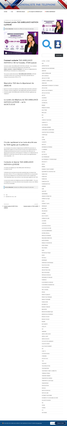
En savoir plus (31, 28)
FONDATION (44, 176)
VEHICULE (44, 388)
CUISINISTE (44, 142)
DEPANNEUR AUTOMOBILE (47, 147)
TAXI (7, 194)
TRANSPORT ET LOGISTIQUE (47, 380)
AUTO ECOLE (44, 100)
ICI (13, 156)
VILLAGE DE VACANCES (46, 400)
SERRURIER (44, 331)
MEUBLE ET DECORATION (47, 242)
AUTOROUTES (44, 102)
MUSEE (43, 255)
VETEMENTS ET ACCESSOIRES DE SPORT (50, 397)
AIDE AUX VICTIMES (46, 78)
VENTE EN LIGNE (45, 393)
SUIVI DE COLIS (45, 358)
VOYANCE (43, 407)
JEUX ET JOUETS (45, 215)
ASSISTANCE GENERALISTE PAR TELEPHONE (30, 4)
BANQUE (43, 105)
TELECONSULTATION (46, 365)
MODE (43, 250)
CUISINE (43, 139)
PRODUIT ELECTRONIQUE (47, 297)
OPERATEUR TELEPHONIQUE (47, 262)
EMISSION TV (44, 161)
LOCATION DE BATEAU (46, 225)
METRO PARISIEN (45, 240)
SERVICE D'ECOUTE (45, 338)
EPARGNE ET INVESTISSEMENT (48, 169)
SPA (42, 348)
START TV (44, 351)
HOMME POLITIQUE (46, 198)
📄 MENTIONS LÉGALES (20, 11)
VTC (42, 410)
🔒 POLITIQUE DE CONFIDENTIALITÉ (34, 11)
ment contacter (12, 60)
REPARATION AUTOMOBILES (47, 314)
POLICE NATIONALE (46, 287)
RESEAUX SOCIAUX (45, 316)
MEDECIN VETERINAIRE (46, 235)
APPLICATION (44, 88)
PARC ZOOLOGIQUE (45, 272)
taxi (25, 69)
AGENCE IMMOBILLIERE (46, 73)
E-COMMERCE (44, 149)
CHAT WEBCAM (45, 124)
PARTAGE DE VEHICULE (46, 275)
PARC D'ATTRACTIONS (46, 270)
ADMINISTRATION (45, 65)
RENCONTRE (44, 309)
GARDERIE (44, 186)
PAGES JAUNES (29, 180)
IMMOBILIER (44, 206)
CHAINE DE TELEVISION (46, 120)
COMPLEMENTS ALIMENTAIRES (48, 129)
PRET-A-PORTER (45, 289)
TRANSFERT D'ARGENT (46, 375)
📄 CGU (11, 11)
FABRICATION (44, 174)
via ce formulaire (11, 183)
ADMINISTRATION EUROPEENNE (48, 68)
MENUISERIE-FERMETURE (47, 238)
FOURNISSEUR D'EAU (46, 183)
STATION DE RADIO (46, 353)
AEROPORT (44, 70)
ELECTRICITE (44, 154)
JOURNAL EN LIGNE (45, 218)
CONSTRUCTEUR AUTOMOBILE (48, 132)
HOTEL (43, 201)
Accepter (53, 423)
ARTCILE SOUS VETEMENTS (47, 90)
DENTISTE (44, 144)
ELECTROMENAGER (45, 156)
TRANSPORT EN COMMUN (47, 378)
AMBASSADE (44, 83)
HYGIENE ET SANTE (45, 203)
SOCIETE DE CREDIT (46, 343)
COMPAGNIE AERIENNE (46, 127)
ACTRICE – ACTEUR (45, 61)
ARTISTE (43, 95)
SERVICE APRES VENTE (46, 334)
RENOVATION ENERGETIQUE (47, 311)
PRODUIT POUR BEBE (46, 299)
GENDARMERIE (45, 193)
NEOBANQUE (44, 260)
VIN (42, 402)
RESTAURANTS (45, 324)
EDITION (43, 152)
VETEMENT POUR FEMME (47, 395)
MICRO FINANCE (45, 245)
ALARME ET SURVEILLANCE (47, 80)
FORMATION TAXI (45, 181)
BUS (42, 115)
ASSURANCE (44, 97)
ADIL (43, 63)
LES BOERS (44, 220)
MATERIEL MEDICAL (45, 233)
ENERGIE (43, 166)
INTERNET (44, 213)
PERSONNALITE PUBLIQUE (47, 277)
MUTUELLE (44, 257)
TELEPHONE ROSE (45, 368)
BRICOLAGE (44, 112)
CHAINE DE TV (44, 122)
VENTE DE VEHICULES (46, 390)
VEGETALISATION (45, 385)
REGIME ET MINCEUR (46, 306)
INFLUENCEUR (44, 211)
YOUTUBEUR (44, 412)
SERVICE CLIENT (45, 336)
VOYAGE (43, 405)
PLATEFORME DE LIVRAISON (47, 282)
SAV (42, 329)
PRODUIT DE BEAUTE (46, 294)
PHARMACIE (44, 279)
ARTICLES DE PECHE (46, 93)
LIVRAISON (44, 223)
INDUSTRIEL (44, 208)
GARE (43, 188)
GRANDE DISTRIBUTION (46, 196)
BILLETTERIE (44, 110)
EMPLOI (43, 164)
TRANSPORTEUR (45, 383)
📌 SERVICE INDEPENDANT (50, 11)
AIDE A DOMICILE (45, 75)
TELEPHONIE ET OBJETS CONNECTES (49, 370)
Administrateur (17, 20)
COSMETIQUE (44, 134)
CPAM (43, 137)
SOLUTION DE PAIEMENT (47, 346)
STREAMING (44, 356)
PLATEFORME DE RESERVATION (48, 284)
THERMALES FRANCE (46, 373)
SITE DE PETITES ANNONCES (47, 341)
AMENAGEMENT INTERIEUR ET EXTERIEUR (50, 85)
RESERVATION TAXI (10, 196)
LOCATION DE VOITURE (46, 228)
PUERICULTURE (45, 302)
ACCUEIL (5, 11)
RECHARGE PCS (45, 304)
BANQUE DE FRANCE (46, 107)
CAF (42, 117)
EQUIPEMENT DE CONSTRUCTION (48, 171)
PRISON (43, 292)
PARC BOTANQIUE (45, 267)
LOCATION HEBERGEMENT (47, 230)
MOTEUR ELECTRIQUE (46, 252)
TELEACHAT (44, 363)
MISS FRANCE (44, 247)
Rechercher (59, 55)
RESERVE (43, 321)
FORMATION (44, 179)
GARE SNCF (44, 191)
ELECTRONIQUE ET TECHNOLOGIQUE (49, 159)
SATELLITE (44, 326)
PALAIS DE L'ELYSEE (45, 265)
